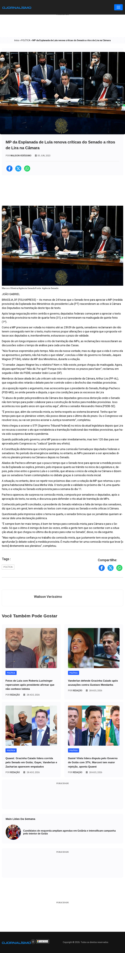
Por (12, 695)
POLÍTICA (25, 40)
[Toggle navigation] (118, 7)
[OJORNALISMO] (16, 7)
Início (16, 40)
